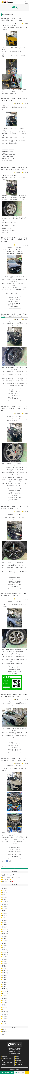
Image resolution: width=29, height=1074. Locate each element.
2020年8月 (5, 997)
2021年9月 (5, 975)
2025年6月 (5, 912)
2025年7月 (5, 910)
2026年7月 (5, 888)
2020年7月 (5, 998)
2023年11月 (5, 931)
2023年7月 (5, 938)
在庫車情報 (4, 1056)
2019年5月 (5, 1023)
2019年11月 (5, 1013)
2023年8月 (5, 936)
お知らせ (25, 23)
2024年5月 (5, 920)
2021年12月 (5, 970)
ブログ (17, 1058)
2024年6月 (5, 919)
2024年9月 (5, 913)
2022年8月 (5, 958)
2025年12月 (5, 901)
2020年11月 (5, 991)
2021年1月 (5, 988)
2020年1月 (5, 1009)
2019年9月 (5, 1016)
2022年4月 (5, 963)
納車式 (4, 1033)
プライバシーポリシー (21, 1062)
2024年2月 (5, 926)
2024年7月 (5, 917)
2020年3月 (5, 1005)
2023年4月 (5, 943)
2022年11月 (5, 952)
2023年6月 (5, 940)
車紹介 (4, 1034)
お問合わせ (18, 1060)
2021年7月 (5, 979)
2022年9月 (5, 956)
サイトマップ (19, 1064)
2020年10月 (5, 993)
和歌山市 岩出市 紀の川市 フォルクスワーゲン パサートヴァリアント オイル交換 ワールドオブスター (14, 239)
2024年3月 (5, 924)
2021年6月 (5, 981)
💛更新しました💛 (7, 879)
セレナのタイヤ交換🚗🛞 (8, 881)
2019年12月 (5, 1011)
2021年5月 (5, 982)
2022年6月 (5, 961)
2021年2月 (5, 986)
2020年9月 (5, 995)
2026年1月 (5, 899)
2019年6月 (5, 1021)
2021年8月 (5, 977)
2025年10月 (5, 904)
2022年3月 (5, 965)
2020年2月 (5, 1007)
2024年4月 (5, 922)
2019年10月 (5, 1014)
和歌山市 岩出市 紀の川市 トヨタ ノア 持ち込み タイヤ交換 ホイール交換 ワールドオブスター (14, 408)
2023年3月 (5, 945)
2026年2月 (5, 897)
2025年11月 (5, 903)
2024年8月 (5, 915)
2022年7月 (5, 959)
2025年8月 (5, 908)
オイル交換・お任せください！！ (10, 874)
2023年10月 (5, 933)
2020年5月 (5, 1002)
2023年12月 (5, 929)
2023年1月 (5, 949)
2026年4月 (5, 894)
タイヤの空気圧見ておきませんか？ (11, 877)
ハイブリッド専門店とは (7, 1062)
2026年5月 (5, 892)
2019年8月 (5, 1018)
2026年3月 (5, 896)
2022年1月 (5, 968)
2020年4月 (5, 1004)
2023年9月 (5, 935)
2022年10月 (5, 954)
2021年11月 (5, 972)
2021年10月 (5, 974)
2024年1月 (5, 927)
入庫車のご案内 (6, 1031)
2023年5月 (5, 942)
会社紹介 (4, 1064)
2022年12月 (5, 951)
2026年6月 (5, 890)
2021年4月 (5, 984)
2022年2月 (5, 966)
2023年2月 (5, 947)
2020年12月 (5, 990)
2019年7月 (5, 1020)
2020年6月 (5, 1000)
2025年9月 (5, 906)
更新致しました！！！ (7, 875)
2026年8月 (5, 887)
